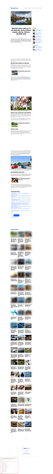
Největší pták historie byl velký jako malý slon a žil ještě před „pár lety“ (14, 280)
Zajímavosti (12, 251)
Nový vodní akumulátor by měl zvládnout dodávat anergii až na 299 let (14, 318)
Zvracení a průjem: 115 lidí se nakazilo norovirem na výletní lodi (21, 305)
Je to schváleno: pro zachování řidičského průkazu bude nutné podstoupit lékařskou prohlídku (28, 368)
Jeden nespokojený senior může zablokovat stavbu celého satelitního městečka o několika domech (14, 240)
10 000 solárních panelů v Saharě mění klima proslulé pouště (28, 393)
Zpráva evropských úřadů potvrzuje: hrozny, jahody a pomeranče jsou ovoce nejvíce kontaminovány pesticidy (28, 254)
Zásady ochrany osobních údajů (27, 450)
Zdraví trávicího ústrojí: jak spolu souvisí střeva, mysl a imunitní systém (21, 405)
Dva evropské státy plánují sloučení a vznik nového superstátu (14, 293)
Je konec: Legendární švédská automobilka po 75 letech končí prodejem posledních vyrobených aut (28, 268)
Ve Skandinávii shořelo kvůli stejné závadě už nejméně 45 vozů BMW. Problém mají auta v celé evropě (14, 344)
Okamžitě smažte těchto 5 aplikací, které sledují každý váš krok (28, 405)
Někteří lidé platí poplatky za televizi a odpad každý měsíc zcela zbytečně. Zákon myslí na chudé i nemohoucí (14, 381)
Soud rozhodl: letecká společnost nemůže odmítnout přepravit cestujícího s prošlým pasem (21, 393)
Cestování (14, 26)
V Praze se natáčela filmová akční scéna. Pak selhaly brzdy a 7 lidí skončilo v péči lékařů (38, 47)
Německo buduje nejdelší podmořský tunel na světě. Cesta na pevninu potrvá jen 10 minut (21, 356)
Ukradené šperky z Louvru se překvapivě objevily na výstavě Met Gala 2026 (14, 416)
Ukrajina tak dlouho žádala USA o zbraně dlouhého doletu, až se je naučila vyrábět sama (14, 253)
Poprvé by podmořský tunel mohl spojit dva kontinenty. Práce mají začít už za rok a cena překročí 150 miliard (21, 331)
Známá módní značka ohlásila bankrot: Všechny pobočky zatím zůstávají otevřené (14, 367)
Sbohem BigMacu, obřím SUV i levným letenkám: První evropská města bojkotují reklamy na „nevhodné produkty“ (21, 417)
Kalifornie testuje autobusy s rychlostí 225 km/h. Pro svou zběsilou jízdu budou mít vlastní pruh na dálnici (20, 241)
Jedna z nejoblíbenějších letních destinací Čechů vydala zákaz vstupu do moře (21, 429)
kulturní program (20, 78)
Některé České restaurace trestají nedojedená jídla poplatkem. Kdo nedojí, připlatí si (38, 36)
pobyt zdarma (29, 77)
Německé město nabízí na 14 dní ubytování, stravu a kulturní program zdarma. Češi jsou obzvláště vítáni (21, 31)
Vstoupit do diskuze (16, 215)
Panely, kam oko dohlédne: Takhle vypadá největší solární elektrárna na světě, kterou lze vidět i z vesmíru (21, 319)
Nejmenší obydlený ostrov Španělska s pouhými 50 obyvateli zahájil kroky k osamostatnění (14, 331)
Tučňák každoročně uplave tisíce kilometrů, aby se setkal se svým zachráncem (28, 318)
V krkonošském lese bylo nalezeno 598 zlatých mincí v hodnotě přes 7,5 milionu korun (28, 293)
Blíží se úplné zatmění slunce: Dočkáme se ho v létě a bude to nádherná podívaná (20, 208)
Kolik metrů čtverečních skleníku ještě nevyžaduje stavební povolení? (28, 355)
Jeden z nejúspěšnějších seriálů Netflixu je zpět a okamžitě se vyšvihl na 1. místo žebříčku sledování (21, 281)
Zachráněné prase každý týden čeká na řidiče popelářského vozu (28, 305)
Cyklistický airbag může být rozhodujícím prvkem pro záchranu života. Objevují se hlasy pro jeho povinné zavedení (24, 179)
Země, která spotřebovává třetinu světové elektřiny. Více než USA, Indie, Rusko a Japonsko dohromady (28, 331)
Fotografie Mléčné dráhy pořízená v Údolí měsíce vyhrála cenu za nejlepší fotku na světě (14, 405)
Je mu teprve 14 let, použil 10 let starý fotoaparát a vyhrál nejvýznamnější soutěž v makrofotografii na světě (14, 430)
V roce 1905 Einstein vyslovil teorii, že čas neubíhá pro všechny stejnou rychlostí (13, 393)
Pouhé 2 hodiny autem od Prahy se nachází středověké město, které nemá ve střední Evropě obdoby (21, 294)
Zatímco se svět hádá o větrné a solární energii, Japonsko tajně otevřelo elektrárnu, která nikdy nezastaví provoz (14, 356)
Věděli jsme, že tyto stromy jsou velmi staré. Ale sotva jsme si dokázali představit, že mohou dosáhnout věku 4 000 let (28, 281)
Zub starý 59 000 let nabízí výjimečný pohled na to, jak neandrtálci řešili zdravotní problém (28, 343)
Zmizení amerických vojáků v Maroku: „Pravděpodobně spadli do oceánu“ (28, 416)
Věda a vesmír (26, 414)
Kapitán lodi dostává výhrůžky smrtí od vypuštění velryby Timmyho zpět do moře (28, 380)
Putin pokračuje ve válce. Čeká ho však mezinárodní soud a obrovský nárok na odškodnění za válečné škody (21, 381)
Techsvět (26, 451)
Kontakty (23, 450)
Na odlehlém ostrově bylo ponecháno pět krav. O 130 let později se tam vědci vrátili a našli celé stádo (21, 344)
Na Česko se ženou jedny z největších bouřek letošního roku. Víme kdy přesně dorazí (28, 429)
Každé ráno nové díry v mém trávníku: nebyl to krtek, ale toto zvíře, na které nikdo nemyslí (21, 367)
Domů (11, 26)
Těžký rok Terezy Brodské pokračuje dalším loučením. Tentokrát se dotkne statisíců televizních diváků (37, 50)
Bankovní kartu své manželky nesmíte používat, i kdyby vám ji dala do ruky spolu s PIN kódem (14, 306)
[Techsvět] (14, 8)
